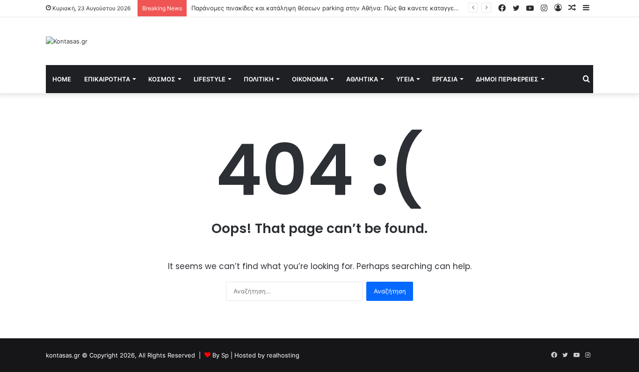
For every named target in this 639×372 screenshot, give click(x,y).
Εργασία (444, 79)
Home (61, 79)
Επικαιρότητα (107, 79)
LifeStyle (209, 79)
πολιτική (259, 79)
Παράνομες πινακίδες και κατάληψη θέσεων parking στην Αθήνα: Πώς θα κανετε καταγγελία (327, 8)
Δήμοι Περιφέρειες (507, 79)
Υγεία (405, 79)
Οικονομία (310, 79)
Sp (226, 355)
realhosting (283, 355)
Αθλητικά (362, 79)
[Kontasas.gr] (66, 41)
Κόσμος (161, 79)
